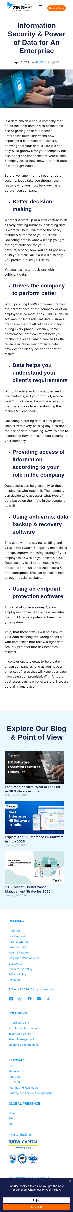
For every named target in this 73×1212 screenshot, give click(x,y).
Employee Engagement (23, 1044)
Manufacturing (18, 1071)
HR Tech (41, 62)
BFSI (11, 1065)
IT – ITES (14, 1082)
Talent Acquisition (20, 1033)
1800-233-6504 (38, 1177)
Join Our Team (18, 947)
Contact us (15, 963)
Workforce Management (24, 1028)
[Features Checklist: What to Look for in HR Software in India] (34, 768)
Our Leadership (18, 936)
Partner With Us (18, 941)
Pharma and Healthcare (24, 1087)
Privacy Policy (17, 974)
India (12, 1113)
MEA (12, 1123)
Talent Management (21, 1039)
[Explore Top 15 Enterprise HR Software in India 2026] (34, 818)
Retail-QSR (15, 1076)
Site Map (14, 979)
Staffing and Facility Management (30, 1093)
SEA (11, 1118)
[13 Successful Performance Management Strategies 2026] (34, 868)
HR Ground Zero (19, 1022)
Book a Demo (56, 8)
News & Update (19, 952)
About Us (14, 930)
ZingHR (53, 62)
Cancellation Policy (21, 969)
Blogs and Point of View (24, 958)
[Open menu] (40, 6)
